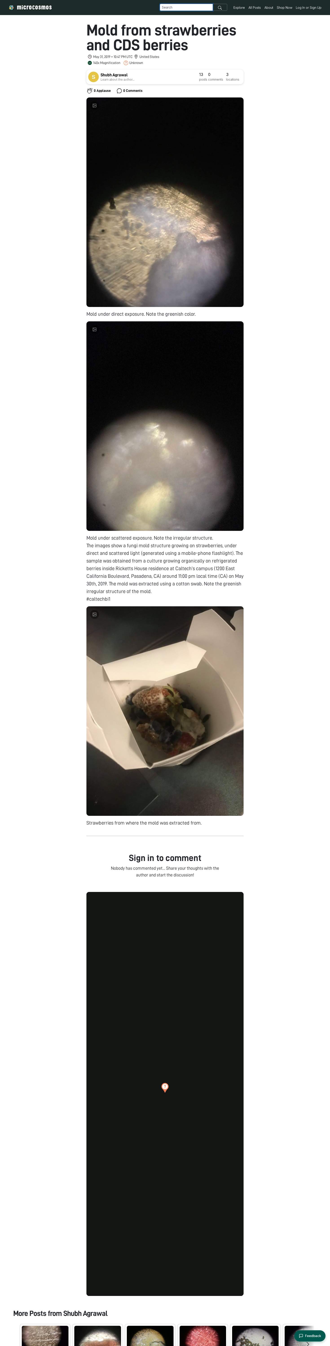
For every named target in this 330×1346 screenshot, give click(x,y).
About (268, 7)
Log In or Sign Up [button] (308, 7)
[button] (165, 1087)
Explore (239, 7)
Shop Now (284, 7)
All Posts (255, 7)
